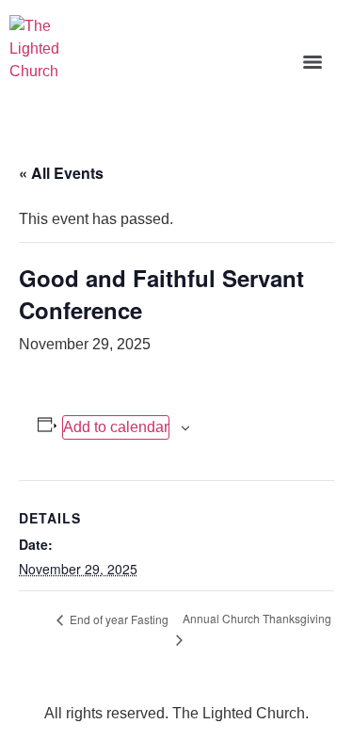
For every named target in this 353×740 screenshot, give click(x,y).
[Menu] (312, 62)
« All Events (61, 173)
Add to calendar (115, 427)
